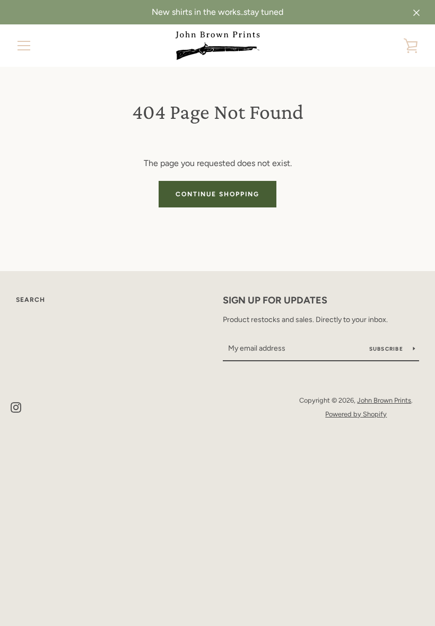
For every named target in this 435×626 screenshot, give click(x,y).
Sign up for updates (275, 300)
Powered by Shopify (356, 414)
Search (30, 299)
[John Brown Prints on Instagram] (16, 407)
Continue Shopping (217, 194)
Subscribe (387, 348)
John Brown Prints (384, 400)
